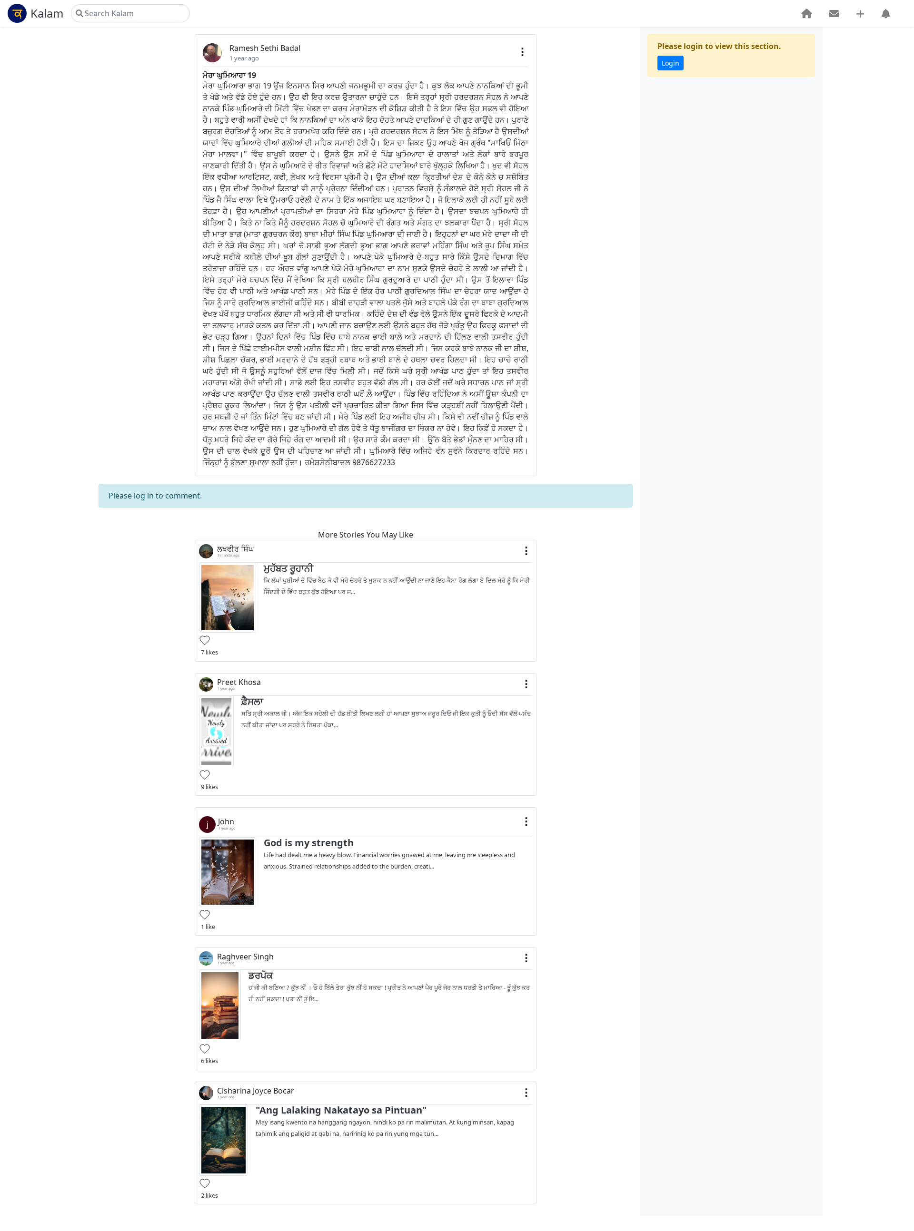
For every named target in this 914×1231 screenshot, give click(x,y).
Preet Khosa (239, 682)
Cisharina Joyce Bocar (255, 1090)
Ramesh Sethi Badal (264, 48)
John (226, 821)
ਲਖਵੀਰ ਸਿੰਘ (235, 549)
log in (144, 495)
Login (670, 63)
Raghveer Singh (245, 956)
